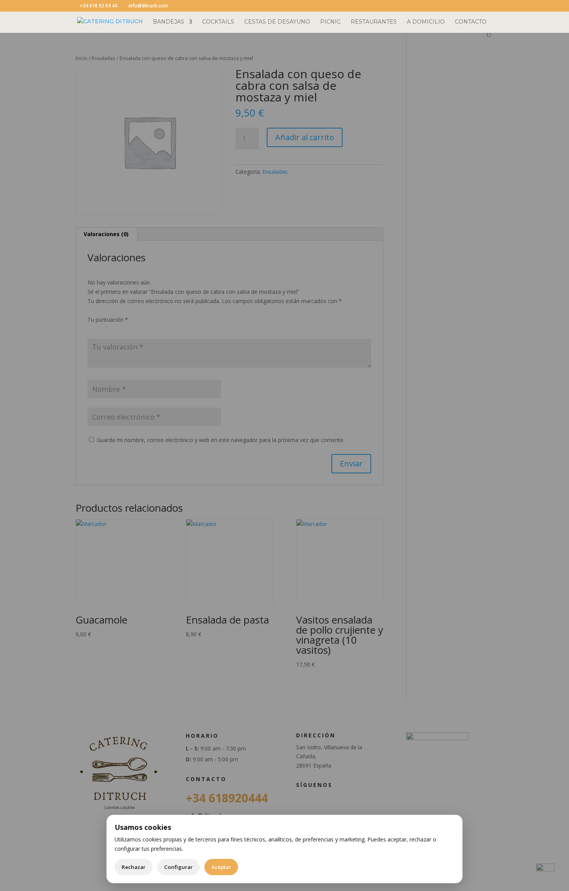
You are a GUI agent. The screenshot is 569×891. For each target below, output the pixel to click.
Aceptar (221, 867)
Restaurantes (374, 22)
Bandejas (168, 22)
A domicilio (426, 22)
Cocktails (218, 22)
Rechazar (134, 867)
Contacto (471, 22)
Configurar (178, 867)
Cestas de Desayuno (277, 22)
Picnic (330, 22)
